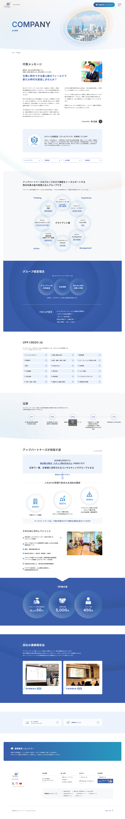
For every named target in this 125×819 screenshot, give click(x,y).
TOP (13, 52)
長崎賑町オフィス (68, 795)
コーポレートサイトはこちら (18, 786)
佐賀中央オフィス (81, 793)
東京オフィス (79, 795)
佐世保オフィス (93, 793)
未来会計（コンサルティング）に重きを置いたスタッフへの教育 (39, 538)
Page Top (108, 810)
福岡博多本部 (67, 791)
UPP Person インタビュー (86, 781)
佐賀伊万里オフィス (68, 793)
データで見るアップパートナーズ (47, 779)
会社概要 (44, 773)
